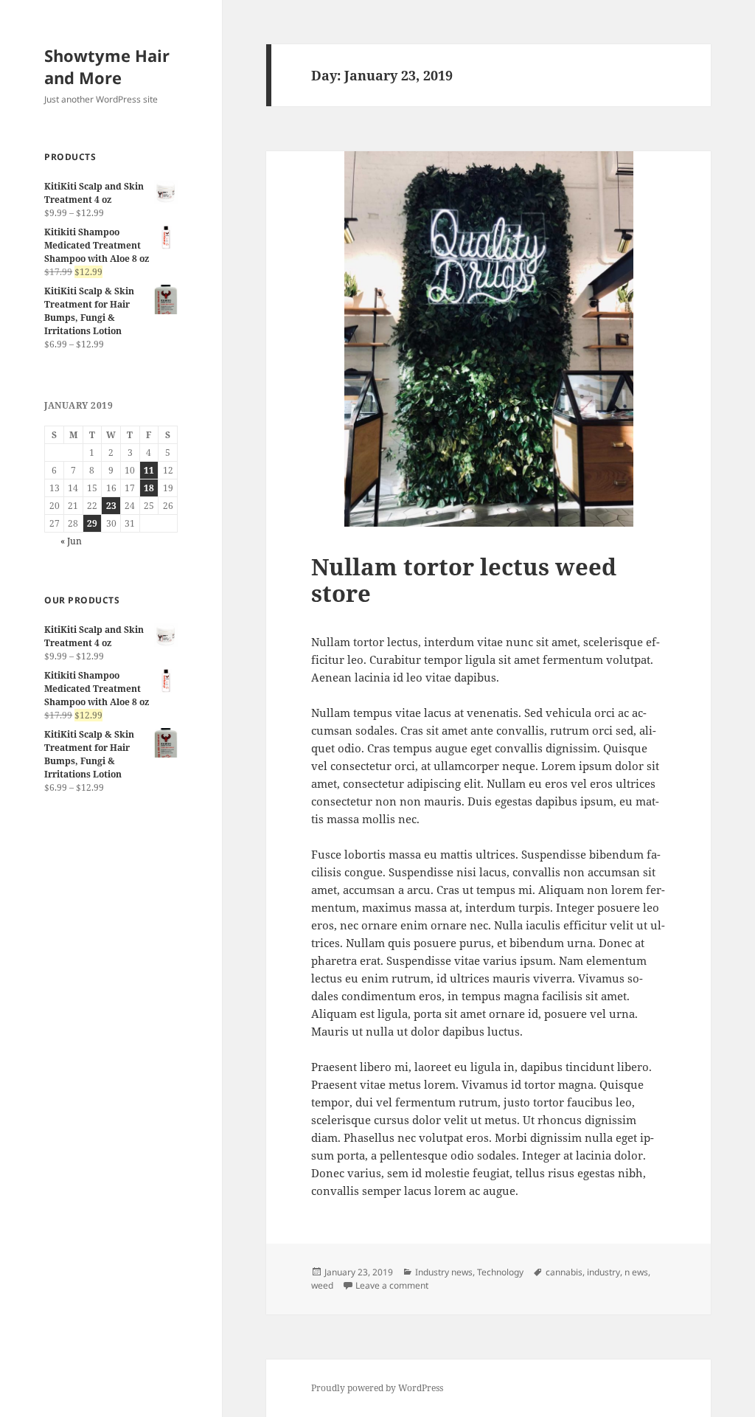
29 (92, 523)
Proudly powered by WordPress (377, 1388)
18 (149, 488)
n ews (636, 1272)
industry (603, 1272)
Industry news (444, 1272)
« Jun (71, 541)
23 (111, 505)
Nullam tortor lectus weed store (463, 580)
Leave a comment (391, 1285)
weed (322, 1285)
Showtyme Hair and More (107, 66)
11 (149, 470)
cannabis (564, 1272)
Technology (500, 1272)
